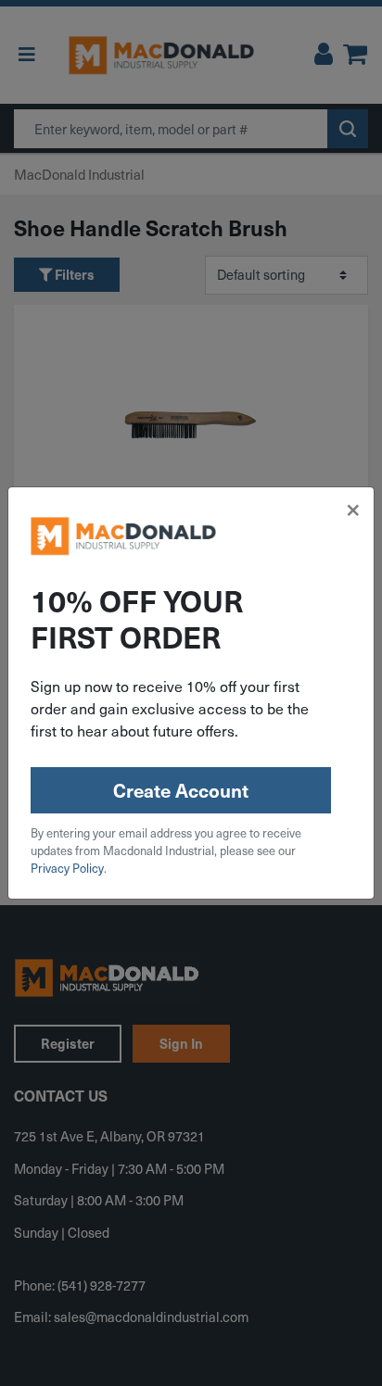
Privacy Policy (67, 867)
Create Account (180, 790)
